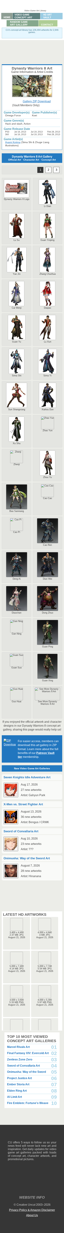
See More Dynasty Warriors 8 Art (47, 702)
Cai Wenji (17, 307)
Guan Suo (16, 667)
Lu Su (17, 240)
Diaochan (16, 612)
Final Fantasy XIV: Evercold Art (28, 1053)
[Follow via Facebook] (32, 1135)
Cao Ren (47, 545)
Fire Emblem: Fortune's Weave (27, 1103)
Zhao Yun (47, 430)
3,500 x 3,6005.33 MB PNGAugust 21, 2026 (16, 1002)
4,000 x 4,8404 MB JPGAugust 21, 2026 (44, 935)
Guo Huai (16, 701)
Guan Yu (16, 341)
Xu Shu (16, 443)
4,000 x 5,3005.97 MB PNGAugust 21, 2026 (44, 1002)
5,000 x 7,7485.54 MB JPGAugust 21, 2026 (44, 968)
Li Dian (47, 206)
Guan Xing (47, 680)
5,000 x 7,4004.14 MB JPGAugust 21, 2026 (16, 968)
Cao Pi (16, 532)
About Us (32, 1215)
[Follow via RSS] (10, 1135)
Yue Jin (16, 274)
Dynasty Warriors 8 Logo (16, 199)
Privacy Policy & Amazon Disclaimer (32, 1209)
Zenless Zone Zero (19, 1059)
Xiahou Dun (48, 409)
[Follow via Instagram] (21, 1135)
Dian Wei (47, 579)
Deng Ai (17, 579)
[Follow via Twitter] (43, 1135)
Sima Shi (16, 375)
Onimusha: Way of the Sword (26, 1071)
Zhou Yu (47, 477)
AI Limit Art (14, 1096)
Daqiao (47, 307)
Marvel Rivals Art (18, 1046)
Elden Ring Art (17, 1090)
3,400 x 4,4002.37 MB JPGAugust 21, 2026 (16, 935)
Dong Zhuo (47, 612)
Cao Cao (47, 498)
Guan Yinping (47, 240)
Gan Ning (16, 633)
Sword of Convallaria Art (23, 1065)
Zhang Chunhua (47, 274)
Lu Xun (47, 341)
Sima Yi (47, 375)
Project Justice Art (19, 1078)
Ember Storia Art (18, 1084)
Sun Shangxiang (16, 409)
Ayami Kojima (12, 142)
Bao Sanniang (16, 511)
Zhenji (17, 464)
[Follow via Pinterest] (53, 1135)
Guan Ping (47, 646)
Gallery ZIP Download (37, 101)
